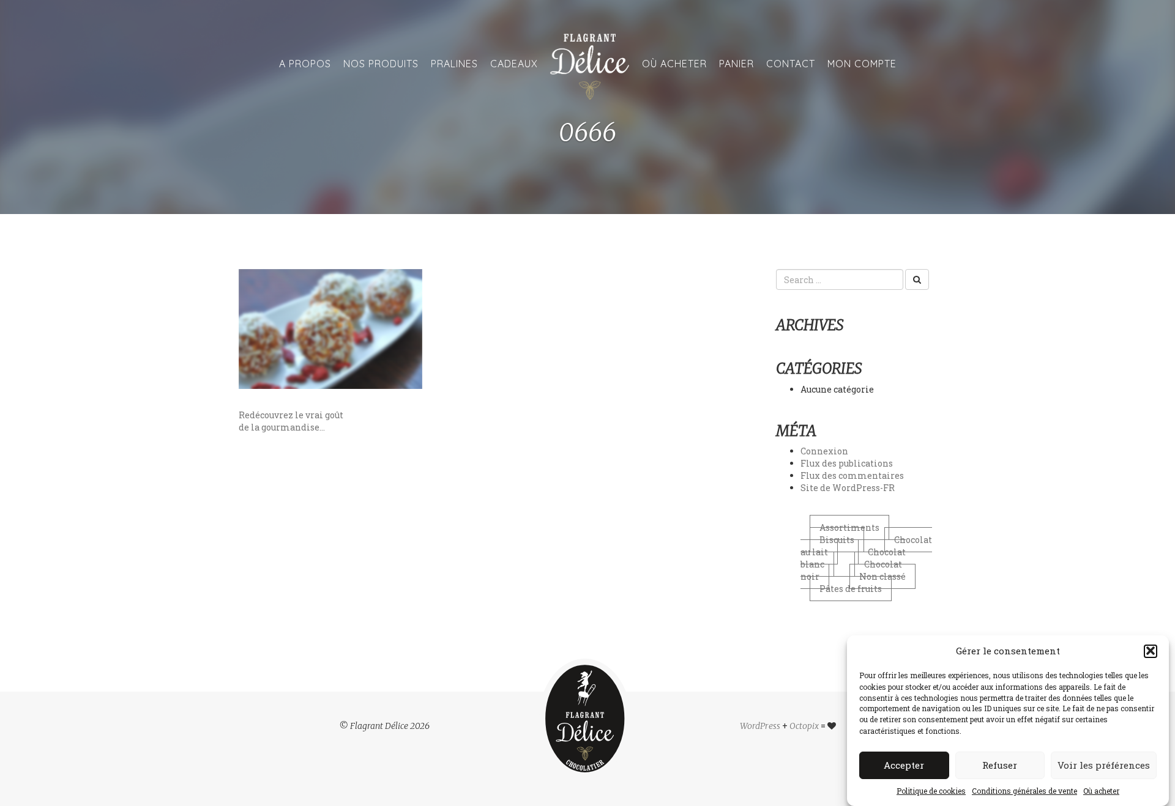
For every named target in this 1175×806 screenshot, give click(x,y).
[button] (1150, 651)
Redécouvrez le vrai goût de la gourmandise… (291, 421)
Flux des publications (846, 463)
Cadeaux (514, 63)
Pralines (454, 63)
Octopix (804, 725)
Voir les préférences (1104, 765)
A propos (305, 63)
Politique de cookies (931, 791)
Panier (736, 63)
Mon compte (862, 63)
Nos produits (381, 63)
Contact (790, 63)
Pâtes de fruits (850, 588)
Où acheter (1101, 791)
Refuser (999, 765)
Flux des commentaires (852, 475)
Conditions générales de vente (1024, 791)
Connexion (824, 451)
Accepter (904, 765)
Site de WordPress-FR (847, 488)
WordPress (760, 725)
